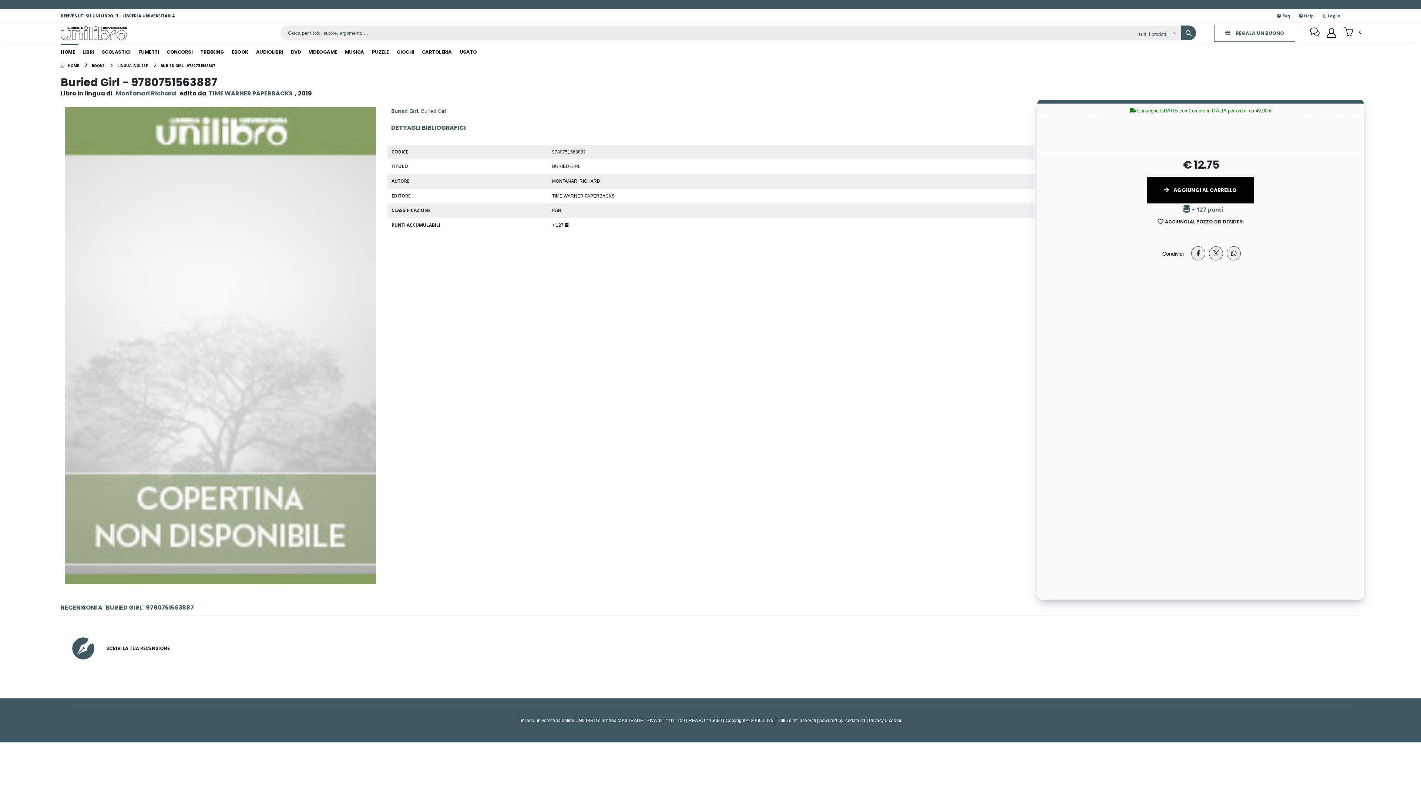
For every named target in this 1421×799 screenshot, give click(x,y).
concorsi (179, 51)
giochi (405, 51)
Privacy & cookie (886, 720)
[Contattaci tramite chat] (1315, 33)
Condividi (1173, 253)
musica (354, 51)
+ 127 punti (1206, 209)
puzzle (380, 51)
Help (1308, 15)
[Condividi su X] (1216, 253)
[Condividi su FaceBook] (1198, 253)
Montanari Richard (146, 93)
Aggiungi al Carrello (1204, 190)
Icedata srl (855, 720)
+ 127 (558, 225)
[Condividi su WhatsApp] (1234, 253)
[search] (1188, 33)
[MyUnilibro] (1331, 33)
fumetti (148, 51)
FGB (556, 210)
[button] (1352, 33)
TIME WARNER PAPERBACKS (583, 196)
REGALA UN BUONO (1259, 33)
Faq (1285, 15)
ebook (240, 51)
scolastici (116, 51)
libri (88, 51)
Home (68, 51)
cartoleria (437, 51)
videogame (323, 51)
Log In (1334, 15)
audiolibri (269, 51)
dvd (296, 51)
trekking (212, 51)
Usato (468, 51)
